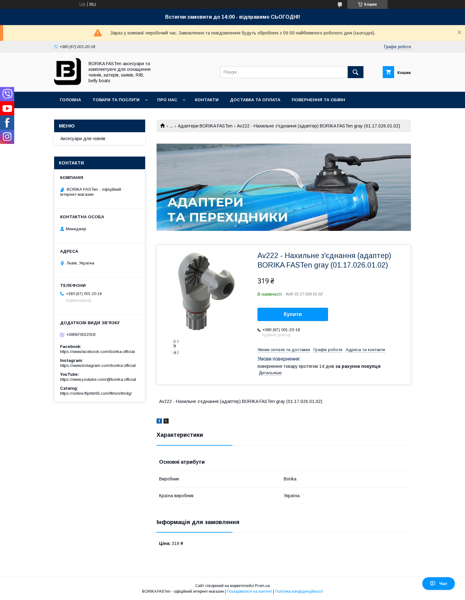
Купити (293, 314)
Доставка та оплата (255, 99)
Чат (443, 583)
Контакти (207, 99)
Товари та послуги (116, 99)
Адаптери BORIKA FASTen (205, 125)
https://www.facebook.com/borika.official (97, 351)
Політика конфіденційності (299, 591)
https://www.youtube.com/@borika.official (98, 379)
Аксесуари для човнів (82, 138)
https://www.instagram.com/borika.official (98, 365)
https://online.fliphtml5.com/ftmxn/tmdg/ (96, 393)
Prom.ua (262, 586)
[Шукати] (355, 72)
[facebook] (159, 421)
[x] (166, 421)
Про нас (167, 99)
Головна (70, 99)
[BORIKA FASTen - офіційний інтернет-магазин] (67, 83)
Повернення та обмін (318, 99)
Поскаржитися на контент (249, 591)
